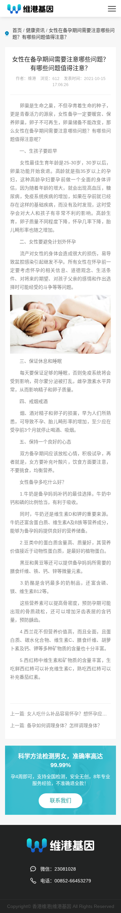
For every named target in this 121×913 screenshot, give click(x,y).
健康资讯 (35, 30)
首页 (17, 30)
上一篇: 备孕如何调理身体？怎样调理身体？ (56, 725)
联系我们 (60, 800)
